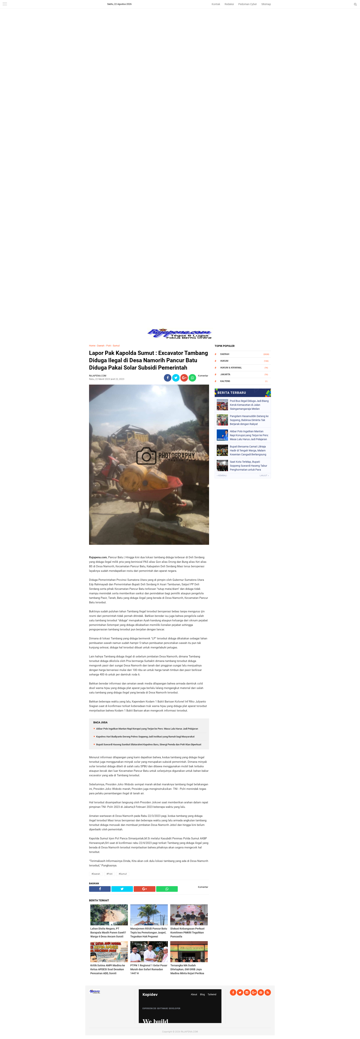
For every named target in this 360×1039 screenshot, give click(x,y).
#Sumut (123, 874)
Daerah (100, 345)
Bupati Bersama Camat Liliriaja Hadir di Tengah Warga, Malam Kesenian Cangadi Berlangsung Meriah (248, 450)
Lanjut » (264, 475)
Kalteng (225, 381)
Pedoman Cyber (247, 4)
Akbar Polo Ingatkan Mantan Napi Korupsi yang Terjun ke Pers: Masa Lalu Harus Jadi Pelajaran (147, 728)
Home (92, 345)
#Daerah (96, 874)
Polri (108, 345)
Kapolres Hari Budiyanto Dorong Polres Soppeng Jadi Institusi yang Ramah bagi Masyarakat (145, 736)
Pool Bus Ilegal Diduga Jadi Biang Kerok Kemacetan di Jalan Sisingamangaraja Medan (249, 404)
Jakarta (225, 374)
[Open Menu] (4, 4)
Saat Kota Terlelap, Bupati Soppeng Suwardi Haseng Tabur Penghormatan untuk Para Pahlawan (248, 465)
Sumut (116, 345)
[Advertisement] (180, 26)
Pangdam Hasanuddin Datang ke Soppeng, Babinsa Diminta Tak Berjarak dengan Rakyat (249, 420)
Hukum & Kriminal (231, 367)
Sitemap (266, 4)
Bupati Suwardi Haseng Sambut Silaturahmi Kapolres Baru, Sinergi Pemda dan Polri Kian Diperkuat (148, 744)
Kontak (216, 4)
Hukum (224, 361)
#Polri (109, 874)
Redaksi (229, 4)
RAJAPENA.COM (189, 1031)
